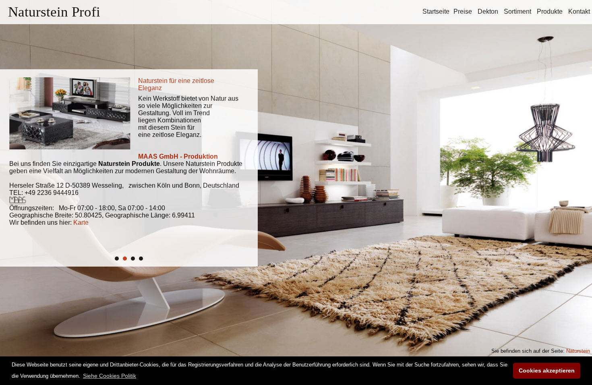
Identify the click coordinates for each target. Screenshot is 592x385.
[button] (109, 376)
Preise (462, 11)
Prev (18, 163)
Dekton (488, 11)
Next (239, 163)
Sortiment (517, 11)
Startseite (435, 11)
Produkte (550, 11)
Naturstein (578, 351)
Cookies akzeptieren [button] (547, 370)
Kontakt (579, 11)
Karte (77, 222)
